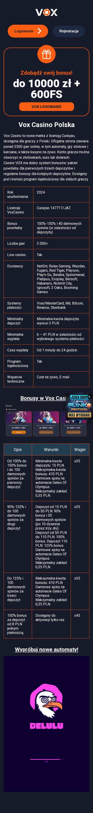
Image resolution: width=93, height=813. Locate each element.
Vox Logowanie (47, 107)
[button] (28, 31)
